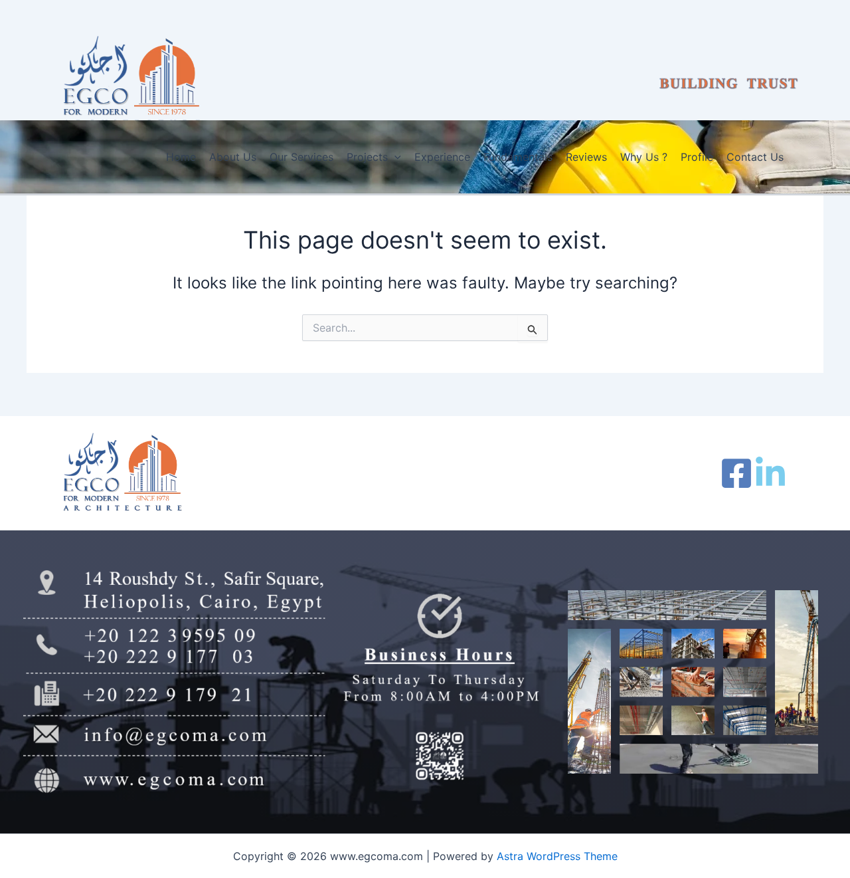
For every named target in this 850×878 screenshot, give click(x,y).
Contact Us (755, 157)
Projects (367, 157)
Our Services (301, 157)
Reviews (586, 157)
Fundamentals (517, 157)
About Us (232, 157)
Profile (697, 157)
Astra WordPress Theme (557, 856)
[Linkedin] (770, 473)
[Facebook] (736, 473)
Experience (442, 157)
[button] (394, 157)
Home (181, 157)
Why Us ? (643, 157)
